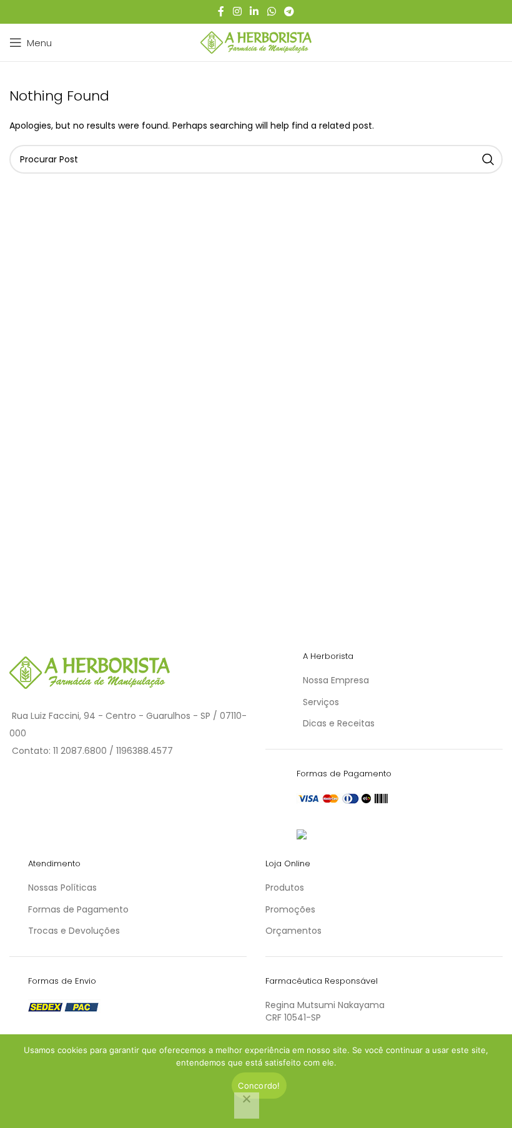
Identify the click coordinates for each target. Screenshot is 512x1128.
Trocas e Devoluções (74, 930)
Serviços (321, 702)
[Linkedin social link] (254, 11)
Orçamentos (293, 930)
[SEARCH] (488, 159)
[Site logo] (256, 42)
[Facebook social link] (221, 11)
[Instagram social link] (237, 11)
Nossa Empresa (336, 680)
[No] (246, 1105)
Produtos (284, 887)
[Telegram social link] (289, 11)
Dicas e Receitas (339, 723)
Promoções (290, 909)
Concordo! (259, 1086)
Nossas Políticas (62, 887)
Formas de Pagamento (78, 909)
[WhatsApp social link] (271, 11)
